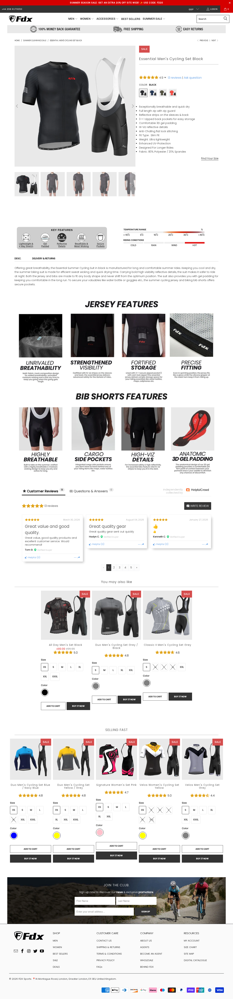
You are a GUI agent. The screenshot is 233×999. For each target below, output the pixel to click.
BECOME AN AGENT (151, 953)
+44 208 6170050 (12, 9)
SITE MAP (189, 953)
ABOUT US (146, 940)
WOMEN (57, 947)
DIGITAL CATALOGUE (195, 960)
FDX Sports (25, 979)
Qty (141, 198)
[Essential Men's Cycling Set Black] (143, 93)
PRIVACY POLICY (105, 960)
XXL (178, 172)
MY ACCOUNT (192, 940)
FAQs (99, 967)
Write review (199, 506)
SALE (55, 960)
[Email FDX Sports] (16, 951)
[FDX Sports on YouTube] (42, 951)
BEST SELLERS (60, 953)
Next (214, 40)
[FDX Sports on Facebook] (22, 951)
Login (214, 9)
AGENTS (144, 947)
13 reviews (174, 78)
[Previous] (17, 106)
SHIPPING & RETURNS (108, 947)
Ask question (193, 78)
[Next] (133, 106)
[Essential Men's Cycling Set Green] (163, 93)
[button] (73, 19)
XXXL (55, 676)
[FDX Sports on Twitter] (35, 951)
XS (44, 667)
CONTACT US (104, 940)
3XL (187, 172)
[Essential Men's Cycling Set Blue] (153, 93)
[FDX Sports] (20, 19)
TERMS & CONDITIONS (109, 953)
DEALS (56, 967)
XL (169, 172)
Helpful (31, 557)
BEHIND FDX (147, 967)
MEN (55, 940)
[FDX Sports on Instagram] (29, 951)
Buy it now (199, 215)
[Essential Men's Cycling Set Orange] (173, 93)
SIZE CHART (190, 947)
